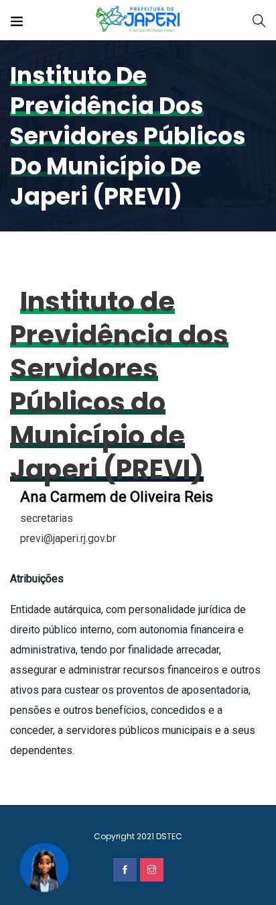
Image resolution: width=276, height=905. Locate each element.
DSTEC (169, 836)
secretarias (46, 518)
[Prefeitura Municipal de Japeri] (138, 19)
